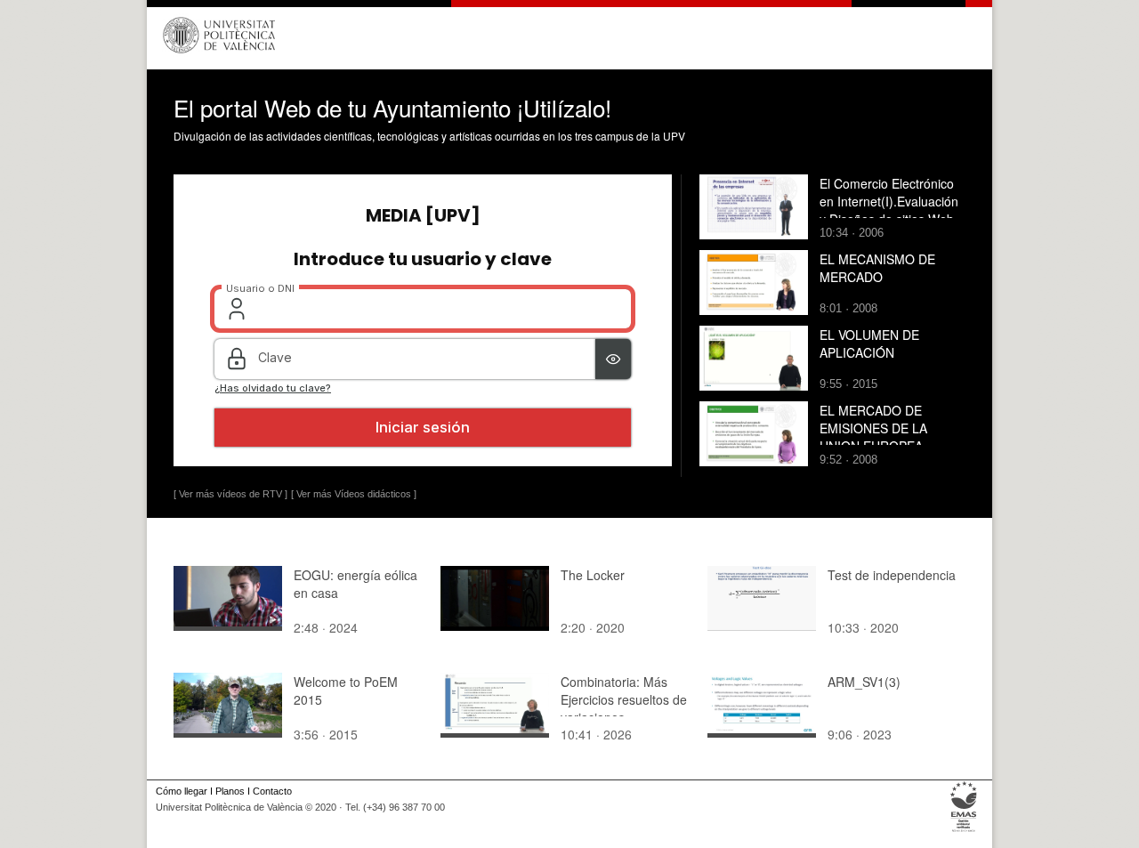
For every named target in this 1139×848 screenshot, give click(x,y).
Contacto (272, 791)
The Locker (593, 575)
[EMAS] (964, 832)
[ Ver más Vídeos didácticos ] (353, 494)
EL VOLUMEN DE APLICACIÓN (869, 343)
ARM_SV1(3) (864, 682)
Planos (230, 791)
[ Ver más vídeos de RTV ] (230, 494)
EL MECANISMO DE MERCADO (877, 268)
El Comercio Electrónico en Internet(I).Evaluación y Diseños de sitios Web (889, 201)
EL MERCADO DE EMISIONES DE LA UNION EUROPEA (873, 428)
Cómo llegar (181, 791)
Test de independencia (892, 575)
